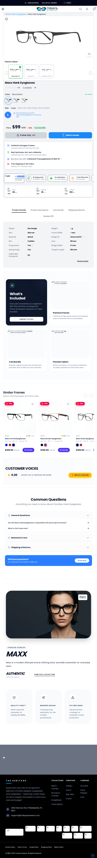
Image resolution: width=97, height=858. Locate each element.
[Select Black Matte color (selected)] (8, 100)
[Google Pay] (41, 828)
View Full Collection (44, 674)
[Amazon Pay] (50, 828)
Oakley (69, 785)
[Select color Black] (13, 444)
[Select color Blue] (6, 445)
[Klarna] (74, 828)
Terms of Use (22, 847)
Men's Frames (54, 787)
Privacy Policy (10, 847)
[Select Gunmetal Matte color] (24, 100)
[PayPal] (88, 836)
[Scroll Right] (90, 72)
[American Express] (67, 836)
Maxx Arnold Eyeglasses (15, 438)
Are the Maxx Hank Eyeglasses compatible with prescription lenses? (48, 522)
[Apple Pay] (66, 828)
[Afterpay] (78, 836)
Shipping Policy (46, 847)
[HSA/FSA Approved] (30, 828)
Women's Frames (55, 794)
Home (7, 14)
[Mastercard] (86, 828)
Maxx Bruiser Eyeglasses (50, 438)
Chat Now (82, 560)
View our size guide (23, 115)
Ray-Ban (70, 794)
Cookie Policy (34, 847)
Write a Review (81, 475)
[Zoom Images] (89, 54)
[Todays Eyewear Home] (47, 9)
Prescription (57, 804)
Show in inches (82, 261)
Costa (68, 798)
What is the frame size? (48, 528)
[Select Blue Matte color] (16, 100)
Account (84, 785)
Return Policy (58, 847)
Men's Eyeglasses (19, 14)
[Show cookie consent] (92, 855)
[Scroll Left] (6, 72)
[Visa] (59, 828)
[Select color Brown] (10, 445)
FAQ (82, 797)
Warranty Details (27, 319)
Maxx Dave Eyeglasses (85, 438)
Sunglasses (56, 800)
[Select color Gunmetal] (49, 445)
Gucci (68, 790)
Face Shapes (83, 791)
